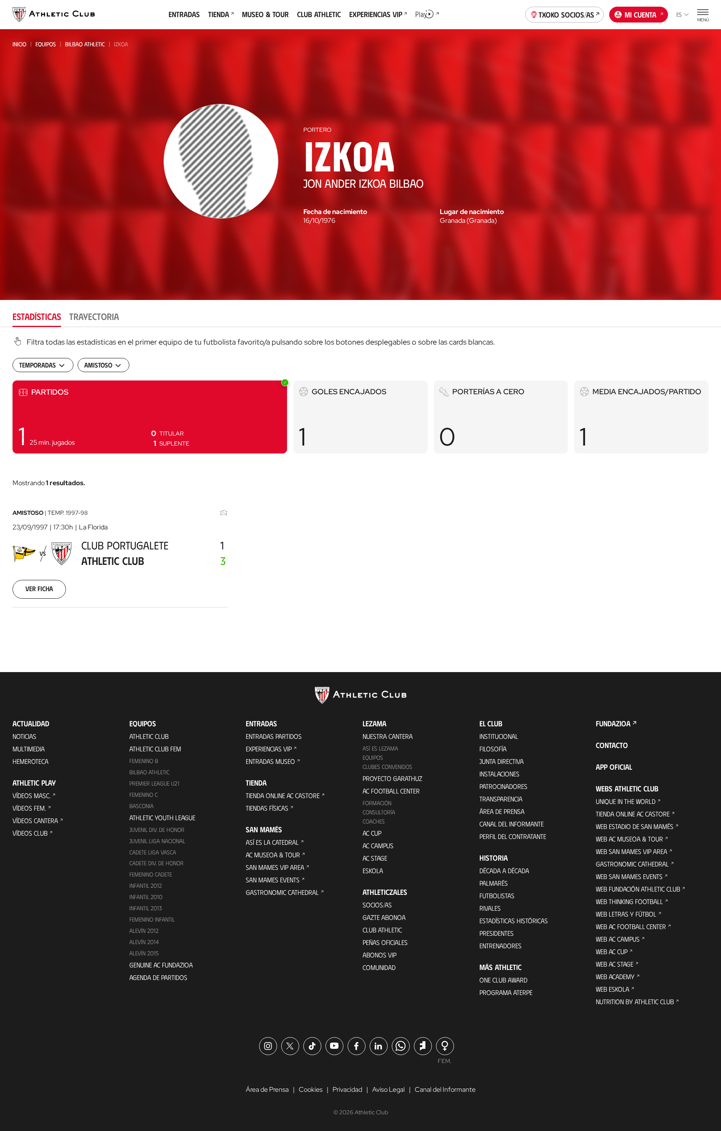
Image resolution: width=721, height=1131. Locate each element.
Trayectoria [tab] (94, 316)
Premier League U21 (154, 783)
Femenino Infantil (152, 919)
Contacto (612, 745)
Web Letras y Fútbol (626, 914)
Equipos (45, 44)
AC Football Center (391, 791)
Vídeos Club (30, 833)
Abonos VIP (379, 955)
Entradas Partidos (274, 736)
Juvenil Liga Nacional (157, 840)
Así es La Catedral (272, 842)
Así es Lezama (380, 748)
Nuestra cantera (388, 736)
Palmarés (493, 883)
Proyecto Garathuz (392, 778)
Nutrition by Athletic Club (635, 1001)
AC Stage (375, 858)
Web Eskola (612, 989)
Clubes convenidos (387, 766)
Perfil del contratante (512, 836)
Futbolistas (496, 895)
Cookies (311, 1089)
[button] (150, 416)
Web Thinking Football (629, 901)
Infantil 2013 (145, 908)
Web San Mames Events (629, 876)
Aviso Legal (388, 1089)
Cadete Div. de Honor (156, 863)
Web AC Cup (612, 951)
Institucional (498, 736)
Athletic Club (149, 736)
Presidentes (496, 933)
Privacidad (347, 1089)
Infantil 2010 (145, 896)
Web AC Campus (618, 939)
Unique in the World (625, 801)
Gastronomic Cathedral (282, 892)
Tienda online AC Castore (283, 795)
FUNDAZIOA (613, 723)
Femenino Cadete (150, 874)
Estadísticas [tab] (37, 316)
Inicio (19, 44)
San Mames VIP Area (275, 867)
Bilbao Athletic (85, 44)
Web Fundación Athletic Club (638, 889)
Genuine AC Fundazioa (161, 965)
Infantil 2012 (145, 885)
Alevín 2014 (144, 941)
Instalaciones (499, 774)
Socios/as (377, 905)
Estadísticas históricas (513, 920)
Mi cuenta (640, 14)
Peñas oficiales (385, 942)
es (679, 14)
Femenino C (143, 794)
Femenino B (143, 760)
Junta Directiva (501, 761)
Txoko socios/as (566, 14)
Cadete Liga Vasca (152, 852)
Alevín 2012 (144, 930)
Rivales (490, 908)
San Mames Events (273, 880)
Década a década (504, 870)
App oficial (614, 766)
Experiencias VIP (269, 749)
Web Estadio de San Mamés (634, 826)
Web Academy (615, 976)
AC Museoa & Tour (273, 855)
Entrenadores (500, 946)
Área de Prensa (501, 811)
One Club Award (503, 980)
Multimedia (29, 749)
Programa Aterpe (505, 992)
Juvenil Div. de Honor (156, 829)
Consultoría (379, 812)
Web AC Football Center (631, 926)
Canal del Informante (511, 824)
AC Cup (372, 833)
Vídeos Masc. (31, 795)
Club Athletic (382, 930)
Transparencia (500, 799)
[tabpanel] (360, 482)
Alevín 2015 (144, 953)
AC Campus (378, 845)
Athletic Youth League (162, 817)
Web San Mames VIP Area (631, 851)
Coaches (374, 821)
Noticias (24, 736)
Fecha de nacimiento (335, 212)
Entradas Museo (270, 761)
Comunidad (379, 967)
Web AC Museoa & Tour (629, 839)
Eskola (373, 870)
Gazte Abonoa (384, 917)
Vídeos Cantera (35, 820)
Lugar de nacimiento (472, 212)
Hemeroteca (30, 761)
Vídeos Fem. (29, 808)
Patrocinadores (503, 786)
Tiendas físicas (267, 808)
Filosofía (493, 749)
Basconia (141, 805)
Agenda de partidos (158, 977)
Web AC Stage (614, 964)
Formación (377, 802)
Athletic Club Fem (155, 749)
